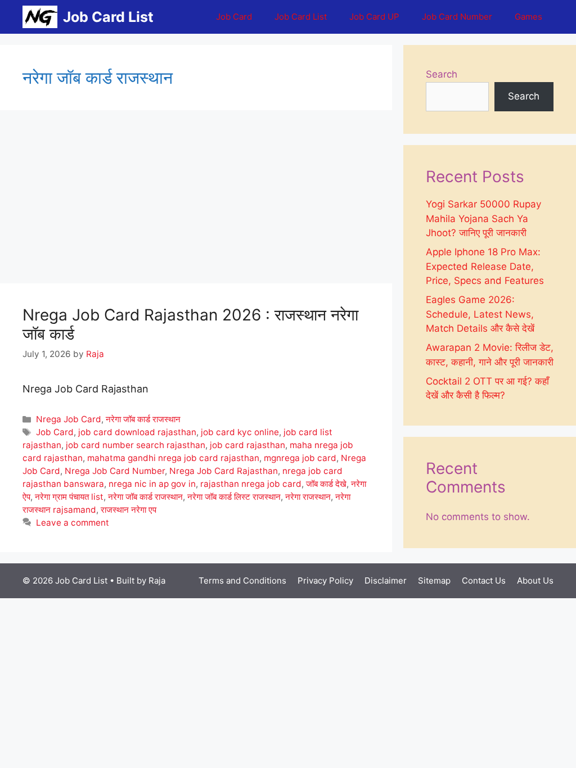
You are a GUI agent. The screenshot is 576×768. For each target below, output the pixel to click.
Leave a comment (72, 522)
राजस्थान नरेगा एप (128, 509)
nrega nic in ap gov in (152, 483)
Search (441, 74)
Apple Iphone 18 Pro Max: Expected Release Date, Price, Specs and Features (485, 266)
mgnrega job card (300, 458)
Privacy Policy (325, 580)
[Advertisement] (196, 200)
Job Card (234, 16)
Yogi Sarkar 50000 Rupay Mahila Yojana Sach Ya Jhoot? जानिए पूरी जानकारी (483, 218)
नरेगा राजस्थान (308, 496)
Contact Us (484, 580)
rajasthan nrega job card (251, 483)
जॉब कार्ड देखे (326, 483)
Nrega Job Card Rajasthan (223, 471)
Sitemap (434, 580)
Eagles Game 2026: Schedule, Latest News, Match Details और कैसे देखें (480, 314)
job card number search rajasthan (135, 445)
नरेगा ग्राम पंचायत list (69, 496)
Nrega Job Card (68, 419)
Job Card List (108, 16)
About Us (535, 580)
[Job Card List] (39, 17)
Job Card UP (374, 16)
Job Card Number (457, 16)
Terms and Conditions (242, 580)
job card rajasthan (247, 445)
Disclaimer (385, 580)
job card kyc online (240, 432)
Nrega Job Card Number (115, 471)
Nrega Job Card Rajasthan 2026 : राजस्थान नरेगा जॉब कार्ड (190, 324)
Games (528, 16)
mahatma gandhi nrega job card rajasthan (173, 458)
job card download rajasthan (137, 432)
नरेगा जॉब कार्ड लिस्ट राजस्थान (234, 496)
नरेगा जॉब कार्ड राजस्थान (143, 419)
